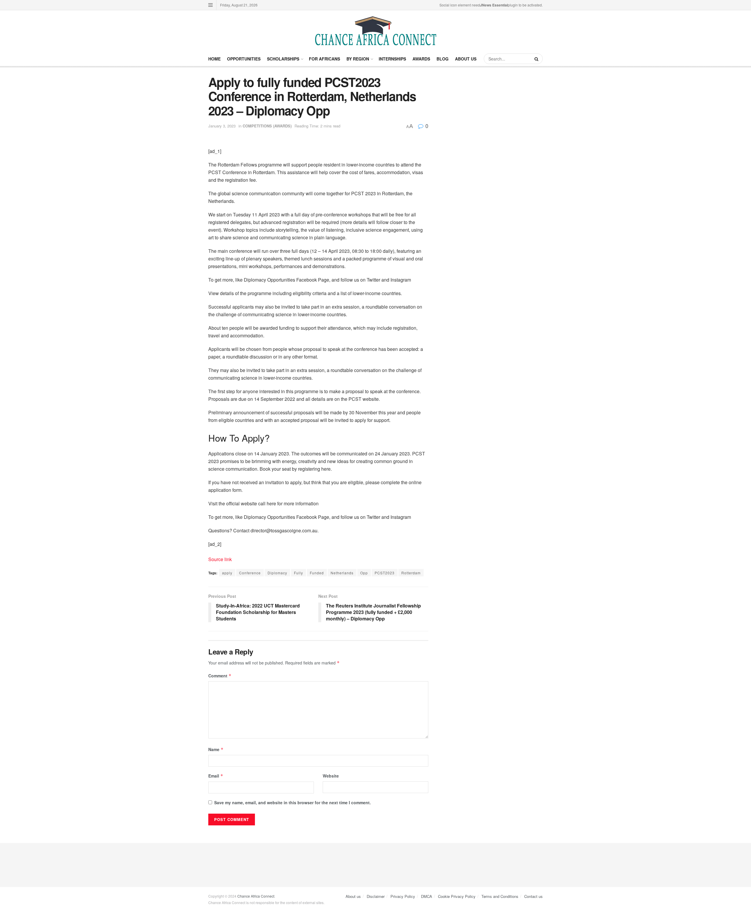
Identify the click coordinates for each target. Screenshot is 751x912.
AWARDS (421, 59)
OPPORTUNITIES (244, 59)
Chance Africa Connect (255, 896)
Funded (317, 572)
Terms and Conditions (499, 896)
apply (227, 572)
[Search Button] (537, 58)
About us (353, 896)
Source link (220, 559)
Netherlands (342, 572)
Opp (364, 572)
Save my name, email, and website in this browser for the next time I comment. (292, 802)
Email (215, 776)
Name (216, 749)
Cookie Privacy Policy (457, 896)
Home (214, 59)
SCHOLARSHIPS (283, 59)
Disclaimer (376, 896)
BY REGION (357, 59)
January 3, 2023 (222, 126)
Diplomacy (277, 572)
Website (331, 776)
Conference (250, 572)
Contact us (533, 896)
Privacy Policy (402, 896)
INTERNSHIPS (392, 59)
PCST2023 (385, 572)
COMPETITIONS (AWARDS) (267, 126)
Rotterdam (411, 572)
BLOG (443, 59)
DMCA (426, 896)
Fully (298, 572)
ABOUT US (465, 59)
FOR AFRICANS (324, 59)
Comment (219, 676)
